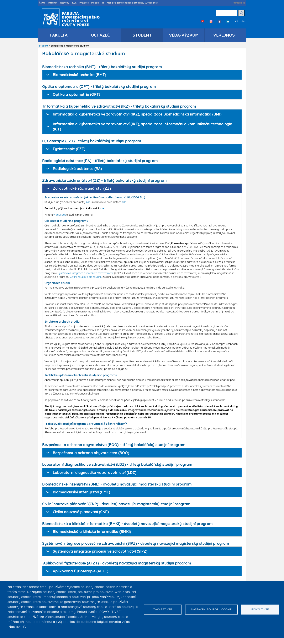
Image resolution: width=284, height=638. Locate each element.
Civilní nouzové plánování (85, 276)
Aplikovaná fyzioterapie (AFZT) (80, 571)
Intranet (52, 2)
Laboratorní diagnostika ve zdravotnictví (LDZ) (94, 472)
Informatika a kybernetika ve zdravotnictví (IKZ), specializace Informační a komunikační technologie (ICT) (142, 127)
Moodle (95, 2)
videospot (59, 214)
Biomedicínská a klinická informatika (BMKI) (92, 531)
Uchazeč (100, 35)
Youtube (202, 21)
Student (142, 35)
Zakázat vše (162, 609)
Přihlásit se (239, 2)
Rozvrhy (64, 2)
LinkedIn (227, 21)
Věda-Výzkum (184, 35)
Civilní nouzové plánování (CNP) (81, 511)
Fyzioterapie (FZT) (69, 148)
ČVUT (42, 2)
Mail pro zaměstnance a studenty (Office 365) (132, 2)
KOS (74, 2)
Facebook (219, 21)
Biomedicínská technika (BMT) (79, 74)
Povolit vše (260, 609)
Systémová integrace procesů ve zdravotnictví (86, 273)
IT (103, 2)
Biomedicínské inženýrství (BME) (81, 492)
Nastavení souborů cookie (211, 609)
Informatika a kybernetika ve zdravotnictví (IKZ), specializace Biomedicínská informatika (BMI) (137, 114)
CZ (236, 21)
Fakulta (59, 35)
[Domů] (69, 17)
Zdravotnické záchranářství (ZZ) (82, 188)
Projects (84, 2)
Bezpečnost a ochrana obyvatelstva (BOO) (91, 452)
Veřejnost (225, 35)
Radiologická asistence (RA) (77, 168)
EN (243, 21)
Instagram (211, 21)
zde (88, 202)
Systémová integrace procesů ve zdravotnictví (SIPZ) (100, 551)
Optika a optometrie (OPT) (76, 94)
